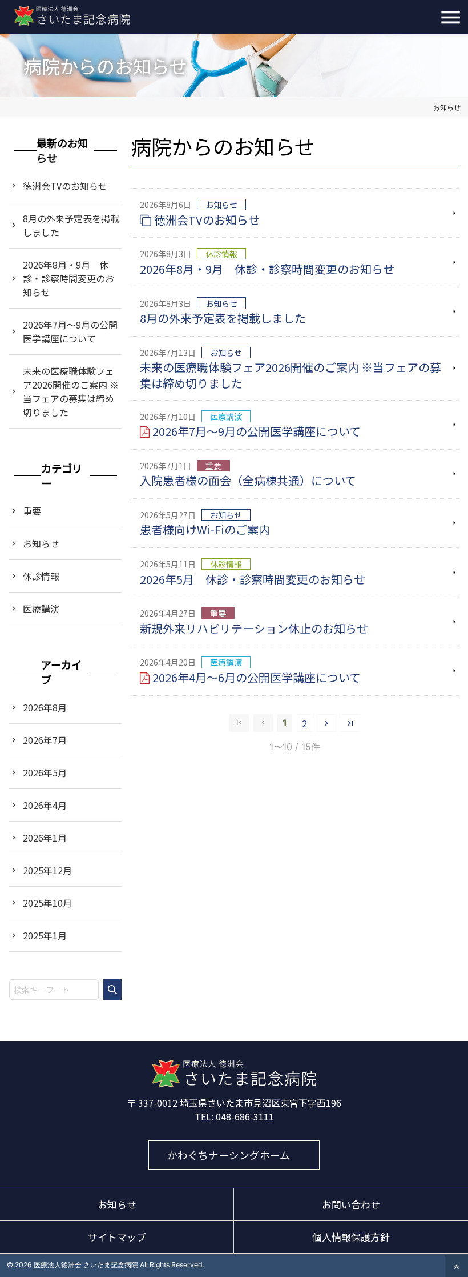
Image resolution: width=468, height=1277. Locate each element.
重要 (32, 511)
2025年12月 (47, 870)
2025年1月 (45, 935)
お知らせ (41, 543)
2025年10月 (47, 903)
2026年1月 (45, 837)
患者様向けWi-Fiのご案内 (205, 529)
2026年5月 (45, 772)
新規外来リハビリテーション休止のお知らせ (254, 628)
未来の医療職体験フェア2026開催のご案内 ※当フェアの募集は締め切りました (290, 375)
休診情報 (41, 576)
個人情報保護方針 (351, 1237)
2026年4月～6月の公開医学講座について (256, 677)
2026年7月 (45, 740)
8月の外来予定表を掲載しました (223, 318)
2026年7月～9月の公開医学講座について (256, 431)
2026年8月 (45, 707)
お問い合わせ (351, 1204)
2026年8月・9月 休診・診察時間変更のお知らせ (267, 269)
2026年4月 (45, 805)
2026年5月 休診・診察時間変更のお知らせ (252, 579)
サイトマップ (117, 1237)
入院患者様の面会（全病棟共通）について (248, 480)
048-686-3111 (245, 1116)
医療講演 (41, 608)
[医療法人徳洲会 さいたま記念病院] (234, 1084)
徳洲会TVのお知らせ (207, 219)
